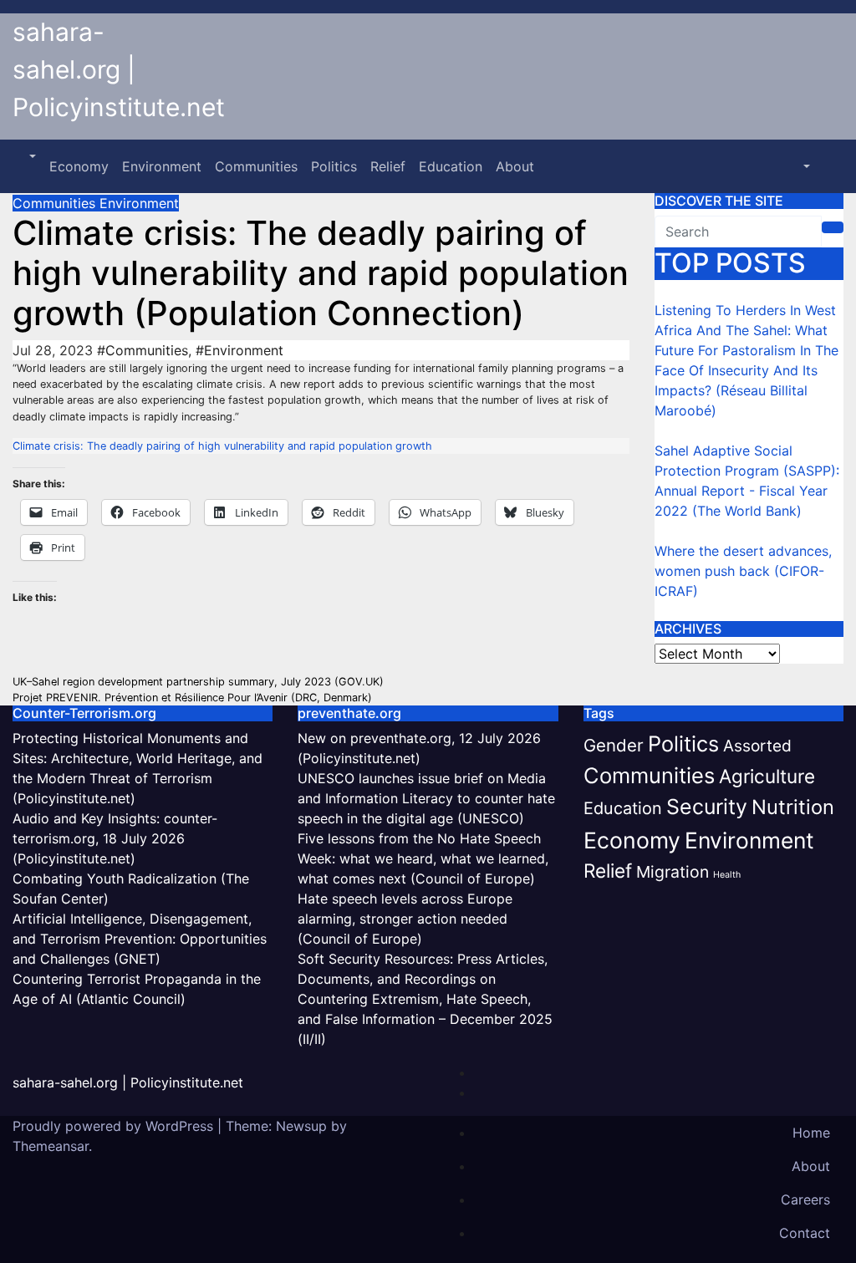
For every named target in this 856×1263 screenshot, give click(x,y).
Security (706, 806)
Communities (256, 166)
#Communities (142, 350)
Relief (387, 166)
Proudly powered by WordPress (115, 1126)
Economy (79, 166)
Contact (804, 1233)
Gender (613, 745)
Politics (334, 166)
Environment (161, 166)
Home (811, 1132)
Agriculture (767, 776)
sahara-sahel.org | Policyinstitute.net (119, 69)
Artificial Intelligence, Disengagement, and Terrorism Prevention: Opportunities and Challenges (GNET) (140, 938)
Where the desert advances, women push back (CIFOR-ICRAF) (743, 570)
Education (450, 166)
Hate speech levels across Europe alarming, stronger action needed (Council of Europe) (405, 918)
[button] (31, 156)
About (515, 166)
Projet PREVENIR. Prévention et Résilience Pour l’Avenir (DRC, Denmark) (192, 697)
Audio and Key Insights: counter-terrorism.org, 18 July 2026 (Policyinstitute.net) (115, 838)
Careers (805, 1199)
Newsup (301, 1126)
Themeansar (51, 1146)
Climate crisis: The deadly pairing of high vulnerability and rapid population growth (222, 446)
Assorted (757, 746)
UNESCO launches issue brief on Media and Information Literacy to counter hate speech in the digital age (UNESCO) (426, 798)
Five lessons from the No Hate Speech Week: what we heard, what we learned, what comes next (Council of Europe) (423, 858)
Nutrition (793, 807)
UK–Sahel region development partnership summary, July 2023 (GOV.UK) (198, 681)
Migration (672, 872)
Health (727, 874)
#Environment (239, 350)
